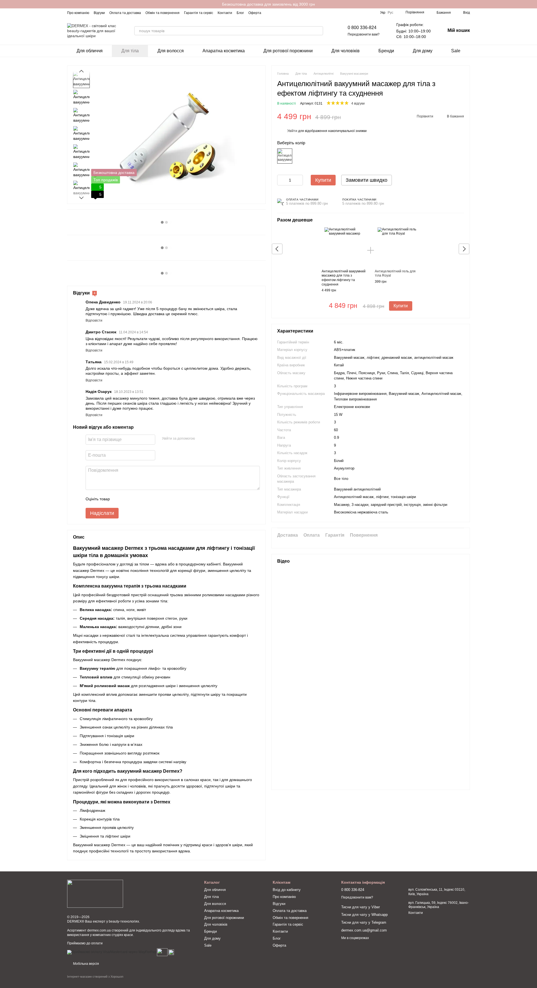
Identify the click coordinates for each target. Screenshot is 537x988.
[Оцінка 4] (146, 499)
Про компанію (78, 13)
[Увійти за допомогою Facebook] (201, 438)
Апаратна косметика (223, 50)
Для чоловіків (345, 50)
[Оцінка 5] (154, 499)
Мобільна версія (85, 964)
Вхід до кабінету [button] (287, 890)
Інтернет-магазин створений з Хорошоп (95, 976)
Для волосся (170, 50)
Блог (240, 13)
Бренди (386, 50)
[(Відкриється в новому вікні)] (162, 952)
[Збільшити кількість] (299, 180)
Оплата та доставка (125, 13)
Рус (390, 12)
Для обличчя (90, 50)
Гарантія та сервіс (198, 13)
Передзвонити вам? (364, 34)
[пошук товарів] (318, 30)
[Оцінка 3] (137, 499)
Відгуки (99, 13)
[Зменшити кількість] (281, 180)
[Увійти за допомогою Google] (210, 438)
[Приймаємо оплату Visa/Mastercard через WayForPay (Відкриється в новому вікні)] (111, 952)
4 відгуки (358, 104)
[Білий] (284, 156)
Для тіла (130, 50)
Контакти (225, 13)
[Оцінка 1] (119, 499)
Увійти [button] (292, 131)
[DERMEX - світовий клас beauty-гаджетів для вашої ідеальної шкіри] (95, 893)
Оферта (254, 13)
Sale (455, 50)
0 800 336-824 (362, 27)
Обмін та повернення (162, 13)
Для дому (422, 50)
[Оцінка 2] (128, 499)
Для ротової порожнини (288, 50)
